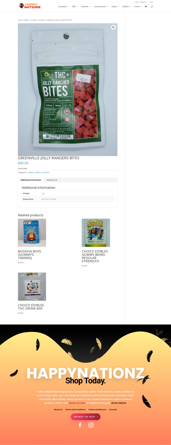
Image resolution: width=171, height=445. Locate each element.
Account (113, 409)
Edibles (126, 7)
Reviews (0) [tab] (52, 180)
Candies (34, 20)
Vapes (114, 7)
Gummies (41, 20)
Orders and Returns (97, 409)
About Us (58, 409)
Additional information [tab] (31, 180)
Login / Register (140, 2)
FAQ (151, 2)
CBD (73, 7)
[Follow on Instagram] (91, 425)
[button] (113, 27)
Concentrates (100, 7)
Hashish (84, 7)
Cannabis (62, 7)
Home (20, 20)
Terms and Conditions (75, 409)
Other (137, 7)
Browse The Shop (84, 416)
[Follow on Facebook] (80, 425)
